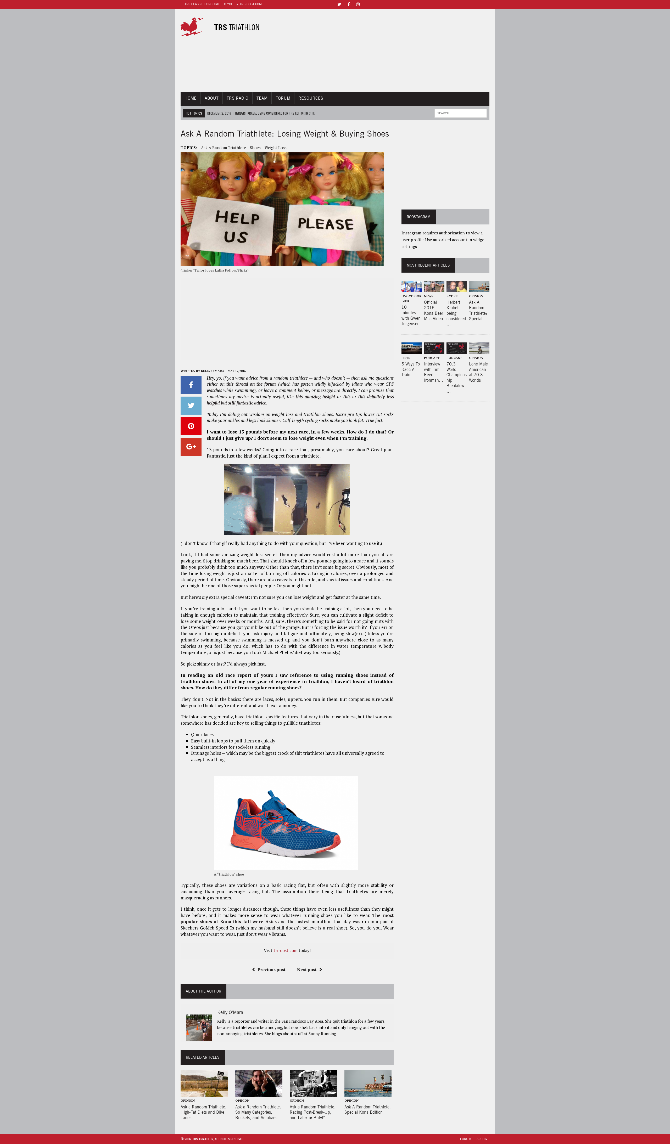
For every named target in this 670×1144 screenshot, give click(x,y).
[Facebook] (348, 3)
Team (261, 98)
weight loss (276, 147)
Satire (451, 296)
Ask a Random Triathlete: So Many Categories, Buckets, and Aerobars (258, 1112)
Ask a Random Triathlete (223, 147)
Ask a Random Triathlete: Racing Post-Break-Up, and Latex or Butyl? (313, 1112)
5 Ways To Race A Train (410, 369)
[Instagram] (358, 3)
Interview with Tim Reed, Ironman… (433, 372)
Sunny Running (322, 1033)
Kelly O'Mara (212, 371)
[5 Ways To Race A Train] (411, 350)
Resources (310, 98)
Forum (283, 98)
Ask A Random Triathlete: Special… (478, 310)
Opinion (188, 1100)
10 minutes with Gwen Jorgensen (411, 315)
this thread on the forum (251, 384)
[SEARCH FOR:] (460, 112)
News (428, 296)
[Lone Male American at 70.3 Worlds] (479, 350)
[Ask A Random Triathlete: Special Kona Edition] (368, 1093)
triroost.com (285, 950)
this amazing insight (315, 396)
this (346, 396)
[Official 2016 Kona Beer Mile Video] (434, 288)
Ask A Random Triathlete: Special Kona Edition (367, 1109)
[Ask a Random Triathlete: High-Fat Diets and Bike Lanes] (204, 1093)
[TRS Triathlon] (225, 27)
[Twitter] (339, 3)
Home (191, 98)
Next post (307, 969)
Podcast (431, 358)
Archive (483, 1139)
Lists (405, 358)
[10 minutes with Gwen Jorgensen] (411, 288)
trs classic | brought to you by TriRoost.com (223, 4)
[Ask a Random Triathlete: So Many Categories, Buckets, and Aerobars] (258, 1093)
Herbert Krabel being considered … (456, 313)
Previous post (272, 969)
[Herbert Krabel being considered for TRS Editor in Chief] (456, 288)
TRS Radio (237, 98)
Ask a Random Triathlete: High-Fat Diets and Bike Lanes (203, 1112)
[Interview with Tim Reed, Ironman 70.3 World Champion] (434, 350)
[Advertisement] (382, 50)
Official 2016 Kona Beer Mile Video (433, 310)
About (212, 98)
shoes (255, 147)
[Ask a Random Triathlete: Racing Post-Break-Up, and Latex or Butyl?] (313, 1093)
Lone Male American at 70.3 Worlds (478, 372)
